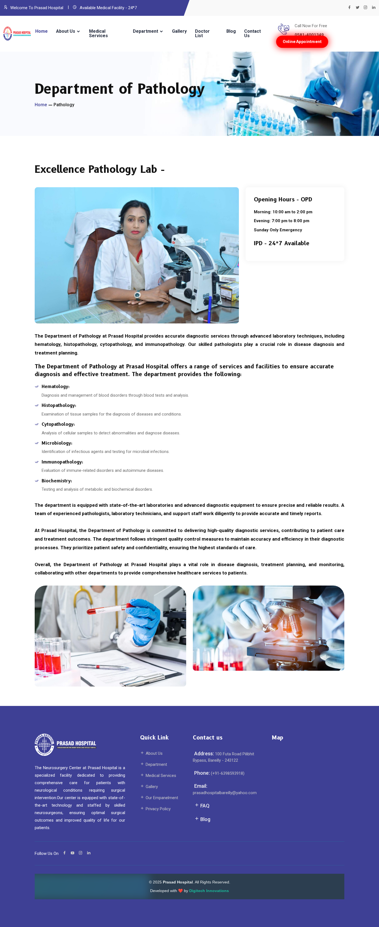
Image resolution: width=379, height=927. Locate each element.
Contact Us (252, 33)
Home (41, 31)
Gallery (179, 31)
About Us (65, 31)
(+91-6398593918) (227, 773)
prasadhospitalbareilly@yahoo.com (225, 792)
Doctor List (202, 33)
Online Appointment (302, 41)
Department (145, 31)
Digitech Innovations (209, 890)
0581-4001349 (309, 34)
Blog (231, 31)
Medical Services (98, 33)
